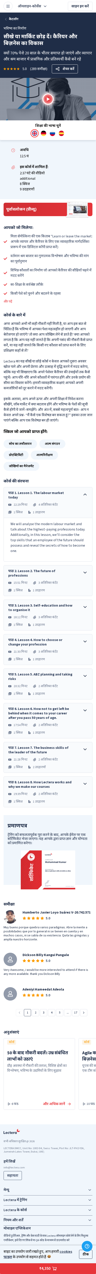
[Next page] (83, 1012)
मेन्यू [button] (6, 1189)
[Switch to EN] (34, 133)
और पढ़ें (8, 302)
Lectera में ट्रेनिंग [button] (15, 1199)
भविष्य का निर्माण (15, 28)
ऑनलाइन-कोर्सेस (29, 6)
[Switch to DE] (43, 133)
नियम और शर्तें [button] (13, 1220)
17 (75, 1012)
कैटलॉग (14, 19)
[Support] (87, 1246)
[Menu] (8, 6)
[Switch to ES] (61, 133)
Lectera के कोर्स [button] (15, 1210)
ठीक (86, 1254)
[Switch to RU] (52, 133)
